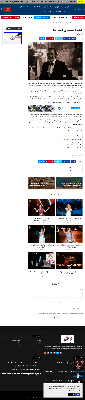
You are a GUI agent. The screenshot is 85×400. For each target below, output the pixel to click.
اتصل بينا (39, 340)
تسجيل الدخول (7, 9)
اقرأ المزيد (71, 394)
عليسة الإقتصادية (24, 7)
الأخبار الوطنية (58, 7)
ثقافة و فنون (57, 12)
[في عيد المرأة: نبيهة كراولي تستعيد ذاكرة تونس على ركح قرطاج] (41, 234)
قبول (77, 394)
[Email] (23, 17)
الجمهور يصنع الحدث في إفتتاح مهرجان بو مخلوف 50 (41, 273)
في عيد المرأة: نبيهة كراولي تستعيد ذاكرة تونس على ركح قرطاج (27, 1)
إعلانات (39, 342)
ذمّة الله (80, 155)
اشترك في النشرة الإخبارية (9, 17)
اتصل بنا (28, 397)
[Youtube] (25, 17)
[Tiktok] (21, 17)
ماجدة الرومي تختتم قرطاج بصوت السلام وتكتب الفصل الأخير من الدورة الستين (41, 219)
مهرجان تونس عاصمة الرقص (72, 145)
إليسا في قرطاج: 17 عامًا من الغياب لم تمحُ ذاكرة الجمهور (63, 1)
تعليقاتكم (18, 342)
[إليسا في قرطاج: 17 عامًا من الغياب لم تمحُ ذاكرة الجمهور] (69, 207)
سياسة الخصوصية (16, 340)
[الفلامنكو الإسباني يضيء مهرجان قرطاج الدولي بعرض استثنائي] (69, 260)
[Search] (1, 9)
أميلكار (78, 34)
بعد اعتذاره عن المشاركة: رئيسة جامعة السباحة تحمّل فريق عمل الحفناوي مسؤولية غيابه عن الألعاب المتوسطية (21, 374)
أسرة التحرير (35, 397)
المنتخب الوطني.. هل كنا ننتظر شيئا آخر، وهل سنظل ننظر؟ (53, 17)
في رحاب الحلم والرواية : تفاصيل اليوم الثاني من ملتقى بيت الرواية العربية (63, 142)
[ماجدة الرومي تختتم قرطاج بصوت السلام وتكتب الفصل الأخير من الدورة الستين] (41, 207)
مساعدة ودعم (37, 345)
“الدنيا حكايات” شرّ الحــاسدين (72, 147)
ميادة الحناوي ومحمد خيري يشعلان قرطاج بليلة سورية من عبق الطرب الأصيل (69, 246)
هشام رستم (74, 155)
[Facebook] (31, 17)
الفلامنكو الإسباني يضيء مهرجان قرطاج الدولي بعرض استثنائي (69, 273)
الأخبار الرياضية (36, 7)
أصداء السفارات (46, 12)
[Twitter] (29, 17)
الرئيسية (67, 7)
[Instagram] (27, 17)
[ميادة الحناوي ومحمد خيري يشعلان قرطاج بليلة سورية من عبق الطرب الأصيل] (69, 234)
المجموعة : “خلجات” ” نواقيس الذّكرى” (70, 139)
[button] (70, 17)
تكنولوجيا (66, 12)
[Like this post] (73, 38)
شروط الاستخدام (16, 345)
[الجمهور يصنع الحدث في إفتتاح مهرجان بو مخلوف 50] (41, 260)
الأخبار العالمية (47, 7)
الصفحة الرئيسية (79, 23)
